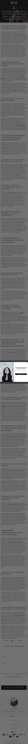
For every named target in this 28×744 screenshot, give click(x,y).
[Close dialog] (27, 362)
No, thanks (21, 376)
